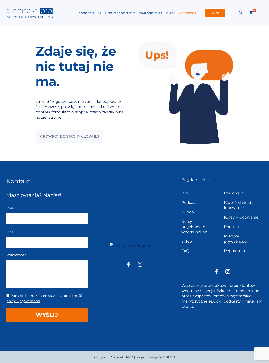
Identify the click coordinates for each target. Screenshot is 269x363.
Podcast (189, 202)
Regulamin (234, 251)
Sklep (215, 13)
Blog (185, 193)
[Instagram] (140, 264)
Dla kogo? (233, 193)
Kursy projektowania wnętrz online (195, 226)
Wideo (187, 212)
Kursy (170, 13)
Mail (9, 232)
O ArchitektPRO (89, 13)
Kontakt (231, 226)
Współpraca (187, 13)
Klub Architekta (150, 13)
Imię (10, 208)
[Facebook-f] (128, 264)
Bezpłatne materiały (120, 13)
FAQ (185, 251)
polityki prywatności (23, 301)
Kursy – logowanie (241, 217)
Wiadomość (16, 255)
